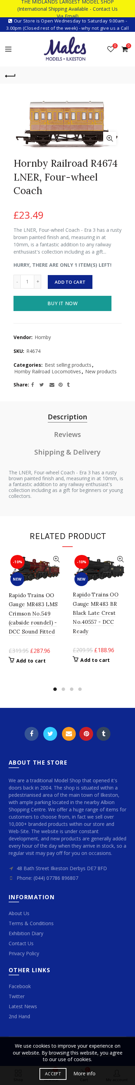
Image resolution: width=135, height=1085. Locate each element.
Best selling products (68, 365)
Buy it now (62, 303)
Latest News (23, 1006)
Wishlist (115, 46)
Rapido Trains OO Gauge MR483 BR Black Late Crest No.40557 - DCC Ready (95, 613)
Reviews (67, 434)
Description (67, 416)
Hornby (43, 337)
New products (101, 371)
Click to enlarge (109, 138)
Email (69, 734)
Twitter (50, 734)
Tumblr (103, 734)
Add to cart (70, 282)
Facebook (31, 734)
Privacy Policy (24, 953)
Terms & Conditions (31, 923)
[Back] (10, 75)
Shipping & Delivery (67, 452)
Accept (53, 1074)
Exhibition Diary (26, 933)
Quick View (56, 559)
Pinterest (86, 734)
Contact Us (21, 943)
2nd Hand (19, 1016)
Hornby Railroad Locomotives (47, 371)
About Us (19, 913)
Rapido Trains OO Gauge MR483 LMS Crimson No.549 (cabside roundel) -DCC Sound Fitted (33, 613)
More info (84, 1073)
